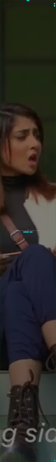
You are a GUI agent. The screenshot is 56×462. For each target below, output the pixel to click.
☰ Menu (28, 0)
